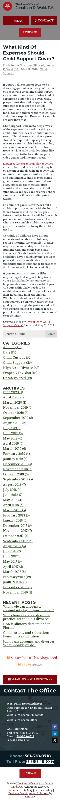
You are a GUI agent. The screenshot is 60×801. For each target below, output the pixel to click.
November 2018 (15, 469)
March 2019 (12, 449)
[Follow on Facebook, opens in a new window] (55, 727)
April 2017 (10, 567)
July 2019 (10, 428)
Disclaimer (13, 790)
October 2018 (13, 474)
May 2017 (10, 561)
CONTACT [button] (46, 20)
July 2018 (10, 490)
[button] (16, 21)
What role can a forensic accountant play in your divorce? (28, 608)
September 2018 (15, 479)
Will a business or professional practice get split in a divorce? (26, 617)
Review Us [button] (30, 32)
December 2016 (15, 587)
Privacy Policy (43, 790)
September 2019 (15, 418)
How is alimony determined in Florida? (26, 626)
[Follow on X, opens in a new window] (55, 740)
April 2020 (11, 397)
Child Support (14, 363)
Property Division (17, 373)
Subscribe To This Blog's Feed (34, 658)
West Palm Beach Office (22, 719)
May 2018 (10, 500)
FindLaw (30, 796)
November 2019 (15, 407)
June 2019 (10, 433)
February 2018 (14, 515)
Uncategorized (14, 378)
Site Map (27, 790)
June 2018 (10, 495)
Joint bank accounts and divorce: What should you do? (28, 643)
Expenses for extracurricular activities (28, 163)
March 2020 (12, 402)
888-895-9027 (29, 732)
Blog (6, 352)
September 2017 (15, 541)
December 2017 (15, 526)
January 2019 (13, 459)
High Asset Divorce (18, 368)
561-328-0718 (25, 736)
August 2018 (12, 484)
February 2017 (14, 577)
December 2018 (15, 464)
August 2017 (12, 546)
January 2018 (13, 520)
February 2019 (14, 454)
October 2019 (13, 413)
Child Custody (14, 357)
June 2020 (11, 392)
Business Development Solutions (28, 793)
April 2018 (11, 505)
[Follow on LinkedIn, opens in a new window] (55, 733)
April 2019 (11, 443)
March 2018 (12, 510)
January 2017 (12, 582)
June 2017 (10, 556)
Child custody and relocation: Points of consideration (26, 634)
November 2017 (15, 531)
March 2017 (12, 572)
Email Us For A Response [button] (31, 679)
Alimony (9, 347)
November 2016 (15, 592)
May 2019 (10, 438)
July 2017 (9, 551)
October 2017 (13, 536)
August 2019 (12, 423)
